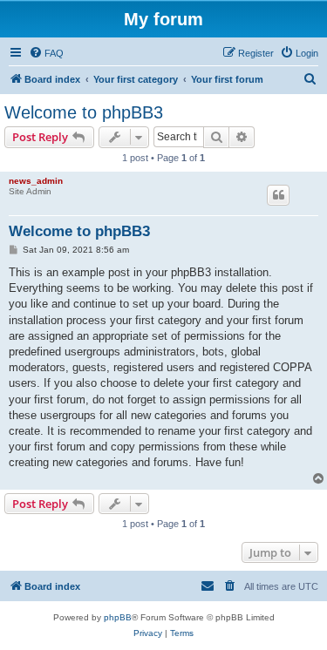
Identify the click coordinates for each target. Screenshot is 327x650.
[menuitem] (46, 53)
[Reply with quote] (278, 195)
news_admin (36, 181)
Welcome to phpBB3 (83, 112)
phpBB (118, 617)
